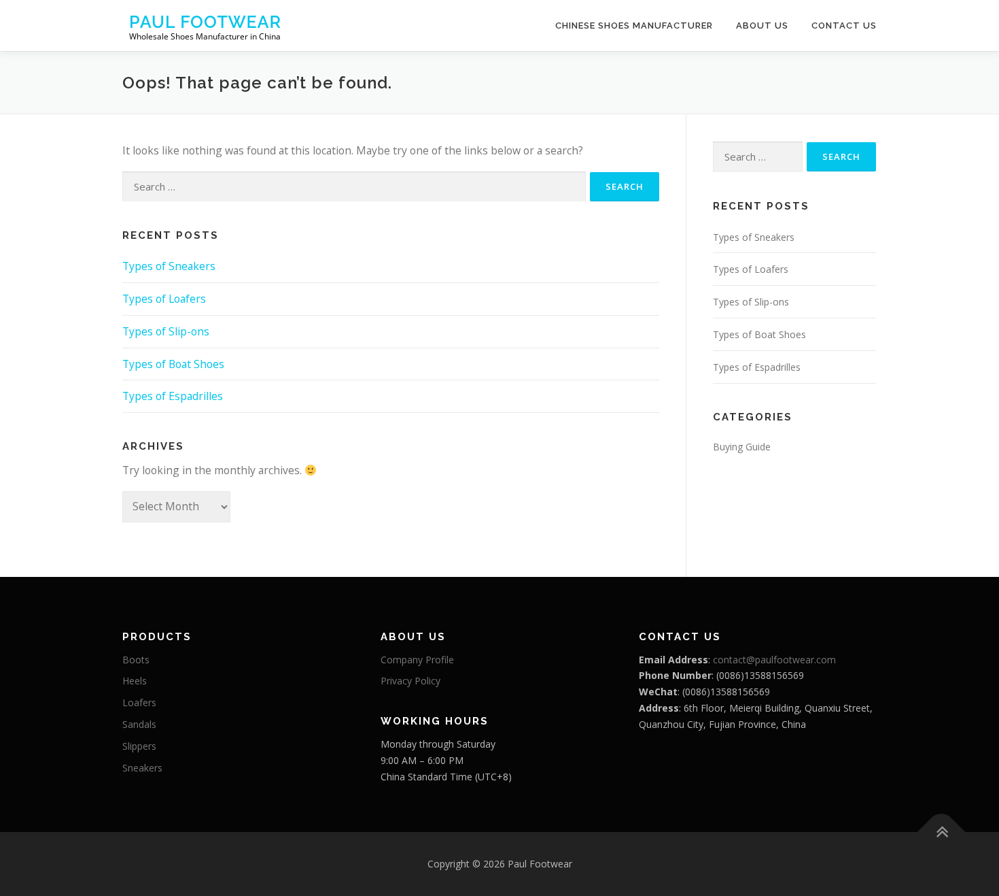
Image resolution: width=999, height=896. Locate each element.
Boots (136, 659)
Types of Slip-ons (165, 331)
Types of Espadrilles (172, 395)
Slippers (139, 746)
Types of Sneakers (168, 266)
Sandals (139, 724)
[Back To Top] (941, 832)
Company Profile (417, 659)
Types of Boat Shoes (173, 363)
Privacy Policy (410, 680)
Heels (134, 680)
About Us (762, 25)
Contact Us (844, 25)
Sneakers (142, 767)
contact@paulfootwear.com (774, 659)
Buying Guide (742, 446)
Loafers (139, 702)
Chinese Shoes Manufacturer (634, 25)
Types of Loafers (164, 298)
